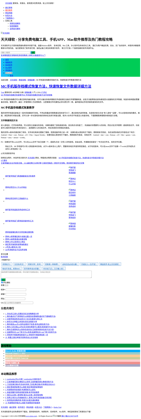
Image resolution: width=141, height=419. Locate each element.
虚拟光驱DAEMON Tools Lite (16, 358)
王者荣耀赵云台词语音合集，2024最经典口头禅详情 (21, 163)
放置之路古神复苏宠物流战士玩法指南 (21, 337)
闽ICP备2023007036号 (69, 416)
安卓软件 (8, 65)
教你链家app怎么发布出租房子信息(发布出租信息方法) (27, 324)
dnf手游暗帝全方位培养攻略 (16, 250)
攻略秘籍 (31, 80)
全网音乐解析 (15, 29)
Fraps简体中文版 (12, 365)
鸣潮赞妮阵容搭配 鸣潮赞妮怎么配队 (20, 390)
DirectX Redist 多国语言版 (15, 351)
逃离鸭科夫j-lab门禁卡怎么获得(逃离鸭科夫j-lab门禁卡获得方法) (31, 332)
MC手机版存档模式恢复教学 (12, 95)
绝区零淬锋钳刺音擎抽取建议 (16, 244)
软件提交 (21, 407)
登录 (11, 76)
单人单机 (29, 55)
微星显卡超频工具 (12, 363)
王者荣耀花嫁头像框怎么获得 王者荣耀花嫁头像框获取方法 (29, 382)
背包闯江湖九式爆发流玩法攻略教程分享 (22, 314)
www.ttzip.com (31, 416)
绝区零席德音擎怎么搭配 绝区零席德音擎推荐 (24, 387)
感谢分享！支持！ (35, 264)
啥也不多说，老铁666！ (11, 269)
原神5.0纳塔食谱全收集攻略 (16, 239)
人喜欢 (4, 160)
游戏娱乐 (8, 70)
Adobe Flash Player (12, 360)
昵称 (3, 290)
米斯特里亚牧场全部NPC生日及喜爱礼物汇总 (23, 319)
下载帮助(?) (9, 18)
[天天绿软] (5, 33)
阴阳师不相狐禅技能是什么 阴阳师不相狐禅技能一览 (26, 335)
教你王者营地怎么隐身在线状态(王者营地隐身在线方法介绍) (29, 329)
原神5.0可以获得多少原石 (15, 242)
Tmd (2, 92)
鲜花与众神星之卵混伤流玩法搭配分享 (21, 322)
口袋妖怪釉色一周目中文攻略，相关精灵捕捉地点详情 (63, 163)
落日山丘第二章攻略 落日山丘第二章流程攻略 (24, 395)
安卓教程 (4, 55)
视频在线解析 (15, 23)
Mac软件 (8, 68)
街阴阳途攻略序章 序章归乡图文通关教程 (22, 400)
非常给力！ (6, 264)
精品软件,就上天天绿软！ (110, 264)
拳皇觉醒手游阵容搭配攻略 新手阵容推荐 (22, 392)
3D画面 (35, 55)
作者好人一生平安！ (89, 264)
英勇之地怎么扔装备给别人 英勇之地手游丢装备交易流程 (28, 398)
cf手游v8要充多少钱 (13, 247)
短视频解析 (14, 26)
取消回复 (4, 257)
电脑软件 (8, 62)
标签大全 (8, 15)
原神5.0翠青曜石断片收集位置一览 (18, 236)
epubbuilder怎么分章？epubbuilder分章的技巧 (23, 379)
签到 (6, 285)
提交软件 (8, 10)
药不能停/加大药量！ (32, 269)
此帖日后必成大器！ (70, 264)
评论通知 (6, 283)
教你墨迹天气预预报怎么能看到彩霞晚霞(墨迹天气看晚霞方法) (30, 316)
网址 (2, 299)
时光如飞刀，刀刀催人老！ (54, 269)
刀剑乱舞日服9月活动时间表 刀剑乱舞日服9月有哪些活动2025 (30, 384)
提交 (3, 280)
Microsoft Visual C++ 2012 (15, 353)
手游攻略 (48, 95)
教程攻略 (8, 73)
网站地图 (8, 13)
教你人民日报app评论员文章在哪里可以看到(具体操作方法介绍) (31, 327)
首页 (7, 60)
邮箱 (3, 294)
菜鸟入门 (41, 55)
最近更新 (8, 8)
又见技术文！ (19, 264)
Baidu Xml (57, 407)
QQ (2, 303)
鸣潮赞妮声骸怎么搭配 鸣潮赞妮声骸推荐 (22, 403)
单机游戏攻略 (20, 55)
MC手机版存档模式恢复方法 (34, 95)
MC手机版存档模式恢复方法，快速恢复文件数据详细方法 (46, 86)
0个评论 (44, 92)
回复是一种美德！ (52, 264)
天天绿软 (8, 3)
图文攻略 (11, 55)
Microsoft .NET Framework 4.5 (17, 356)
